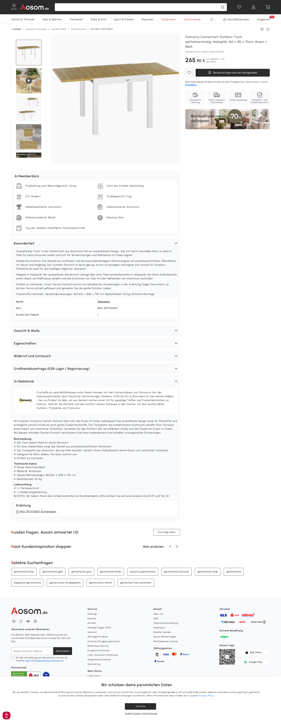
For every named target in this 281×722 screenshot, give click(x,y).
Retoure (91, 618)
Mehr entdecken (153, 546)
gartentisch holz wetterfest (136, 582)
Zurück (17, 29)
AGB (27, 660)
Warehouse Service (98, 646)
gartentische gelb (52, 571)
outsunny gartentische (142, 571)
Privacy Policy (206, 695)
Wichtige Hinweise (97, 636)
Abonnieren (62, 651)
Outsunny (104, 301)
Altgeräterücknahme (99, 659)
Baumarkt (148, 19)
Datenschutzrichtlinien (47, 660)
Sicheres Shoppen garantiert (103, 641)
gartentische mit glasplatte (65, 582)
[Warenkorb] (268, 7)
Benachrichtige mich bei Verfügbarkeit (235, 72)
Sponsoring (93, 664)
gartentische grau (81, 571)
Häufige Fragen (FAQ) (99, 627)
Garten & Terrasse (22, 19)
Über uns (158, 614)
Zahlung (92, 614)
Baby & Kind (98, 19)
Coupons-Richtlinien (98, 650)
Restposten (169, 19)
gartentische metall (100, 582)
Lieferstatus (94, 676)
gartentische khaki (110, 571)
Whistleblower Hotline (166, 641)
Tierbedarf (76, 19)
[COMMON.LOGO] (35, 7)
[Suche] (222, 7)
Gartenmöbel (58, 29)
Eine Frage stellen (167, 532)
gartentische (233, 571)
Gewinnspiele (192, 19)
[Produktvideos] (29, 80)
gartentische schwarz (176, 571)
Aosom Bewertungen (165, 636)
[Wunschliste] (239, 7)
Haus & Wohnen (52, 19)
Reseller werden (163, 632)
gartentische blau (24, 571)
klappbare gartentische (27, 582)
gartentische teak (207, 571)
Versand (92, 632)
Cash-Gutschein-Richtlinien (102, 655)
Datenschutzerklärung (166, 623)
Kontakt (91, 623)
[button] (95, 243)
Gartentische (78, 29)
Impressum (159, 627)
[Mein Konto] (253, 7)
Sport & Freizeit (124, 19)
